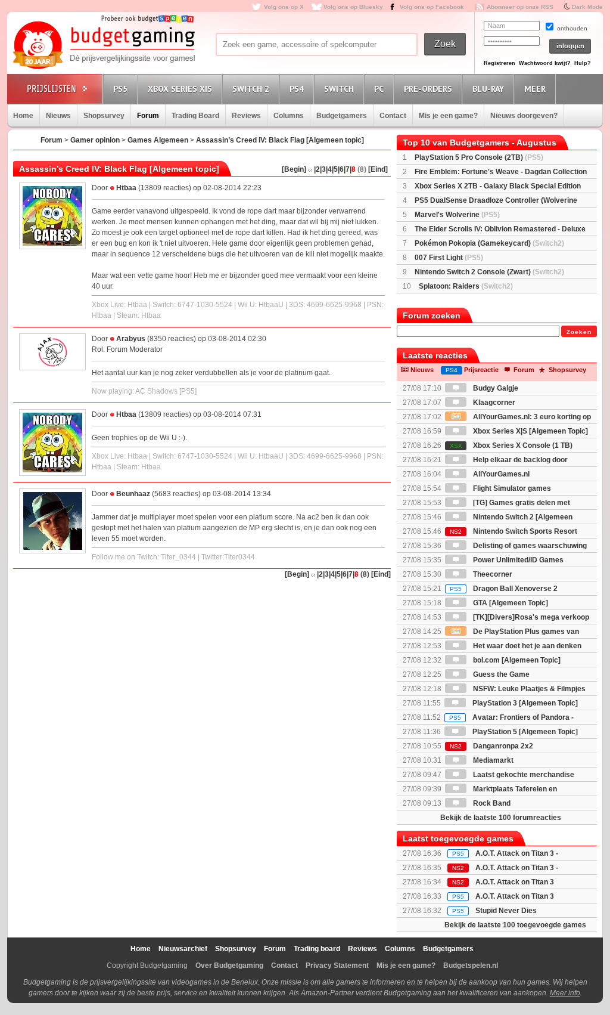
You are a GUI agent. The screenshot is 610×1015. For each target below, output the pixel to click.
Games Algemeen (157, 140)
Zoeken (579, 332)
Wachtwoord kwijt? (545, 63)
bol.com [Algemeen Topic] (516, 660)
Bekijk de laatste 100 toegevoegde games (515, 925)
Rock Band (491, 803)
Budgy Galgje (494, 388)
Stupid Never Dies (506, 910)
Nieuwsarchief (182, 949)
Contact (392, 116)
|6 (341, 169)
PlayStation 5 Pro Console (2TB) (479, 157)
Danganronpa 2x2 (491, 746)
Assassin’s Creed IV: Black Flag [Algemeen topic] (280, 140)
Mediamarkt (492, 760)
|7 (347, 169)
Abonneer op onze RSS (520, 7)
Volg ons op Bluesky (353, 7)
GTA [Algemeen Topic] (509, 603)
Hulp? (582, 63)
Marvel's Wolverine (457, 215)
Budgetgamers (341, 116)
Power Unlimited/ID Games (517, 560)
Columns (288, 116)
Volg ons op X (284, 7)
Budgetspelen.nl (470, 965)
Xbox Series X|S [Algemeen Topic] (529, 431)
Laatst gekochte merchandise (522, 774)
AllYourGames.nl (500, 474)
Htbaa (126, 188)
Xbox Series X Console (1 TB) (511, 445)
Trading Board (195, 116)
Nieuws (58, 116)
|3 (323, 169)
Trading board (317, 949)
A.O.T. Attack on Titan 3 (514, 896)
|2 (317, 169)
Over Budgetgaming (229, 965)
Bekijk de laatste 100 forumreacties (500, 817)
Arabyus (130, 339)
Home (23, 116)
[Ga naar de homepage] (103, 46)
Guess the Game (500, 674)
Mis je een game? (448, 116)
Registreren (499, 63)
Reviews (246, 116)
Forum (148, 116)
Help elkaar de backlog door (519, 460)
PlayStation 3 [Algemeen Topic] (524, 703)
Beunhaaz (133, 494)
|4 (329, 169)
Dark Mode (587, 7)
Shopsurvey (104, 116)
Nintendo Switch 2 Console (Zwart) (489, 272)
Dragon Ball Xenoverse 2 (504, 588)
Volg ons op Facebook (432, 7)
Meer (535, 88)
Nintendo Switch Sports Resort (513, 531)
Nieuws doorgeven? (524, 116)
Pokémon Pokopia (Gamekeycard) (489, 243)
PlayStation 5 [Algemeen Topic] (524, 732)
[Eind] (378, 169)
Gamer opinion (95, 140)
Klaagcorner (493, 402)
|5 (335, 169)
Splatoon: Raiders (466, 286)
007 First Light (449, 257)
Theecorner (491, 574)
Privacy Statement (337, 965)
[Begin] (294, 169)
